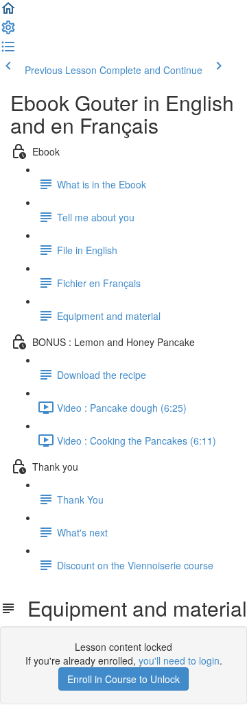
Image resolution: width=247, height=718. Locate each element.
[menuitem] (8, 31)
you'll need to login (179, 660)
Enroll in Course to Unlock (123, 679)
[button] (8, 12)
